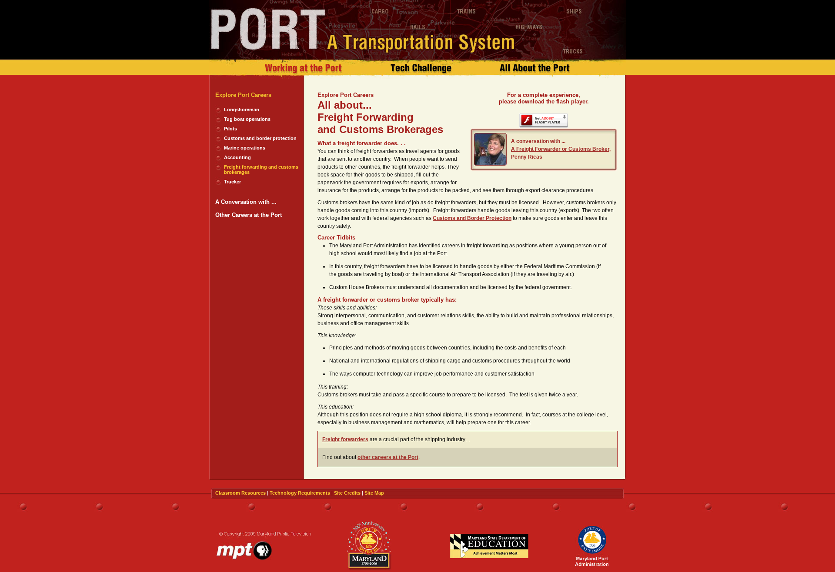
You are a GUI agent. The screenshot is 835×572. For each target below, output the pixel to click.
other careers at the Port (387, 457)
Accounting (237, 157)
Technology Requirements (300, 493)
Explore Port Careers (243, 95)
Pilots (230, 128)
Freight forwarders (345, 439)
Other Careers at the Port (248, 215)
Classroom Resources (240, 493)
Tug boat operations (247, 119)
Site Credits (347, 493)
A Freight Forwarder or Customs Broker (560, 149)
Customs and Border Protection (472, 218)
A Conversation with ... (246, 202)
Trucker (232, 181)
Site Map (374, 493)
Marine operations (244, 147)
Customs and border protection (260, 138)
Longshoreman (241, 109)
